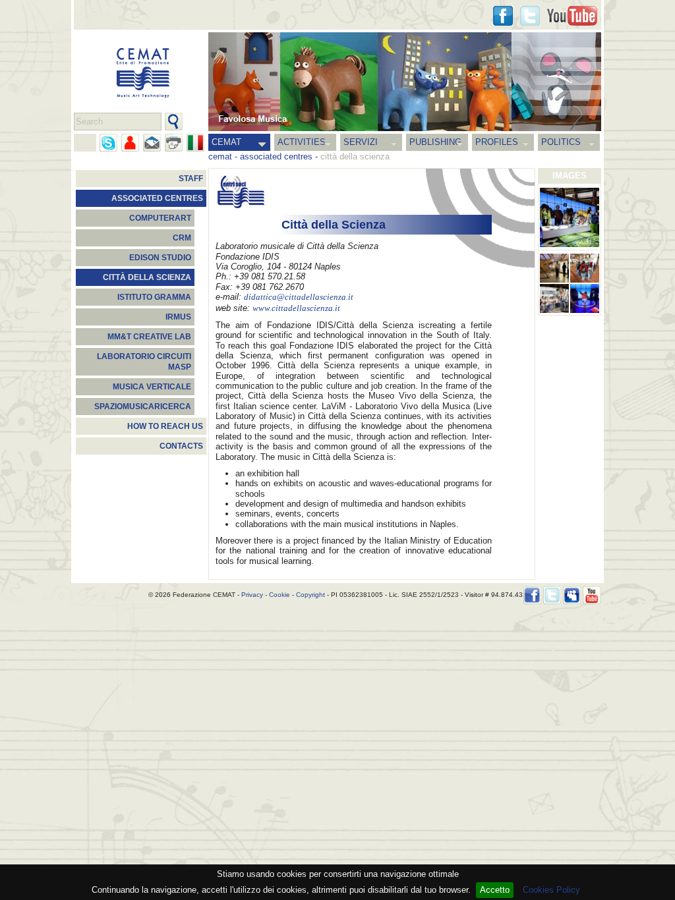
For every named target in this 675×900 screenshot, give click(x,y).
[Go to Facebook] (532, 595)
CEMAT (226, 142)
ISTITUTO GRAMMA (154, 297)
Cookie (279, 594)
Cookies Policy (551, 890)
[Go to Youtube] (572, 16)
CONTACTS (181, 446)
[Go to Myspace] (572, 595)
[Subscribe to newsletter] (152, 143)
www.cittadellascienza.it (296, 308)
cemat (220, 156)
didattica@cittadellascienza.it (298, 297)
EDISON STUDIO (160, 258)
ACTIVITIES (302, 142)
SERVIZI (360, 142)
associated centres (276, 156)
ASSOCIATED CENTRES (157, 198)
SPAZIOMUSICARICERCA (142, 406)
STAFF (191, 179)
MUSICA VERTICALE (152, 387)
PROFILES (496, 142)
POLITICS (561, 142)
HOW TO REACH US (165, 426)
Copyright (310, 594)
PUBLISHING (435, 142)
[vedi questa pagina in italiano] (195, 143)
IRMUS (178, 317)
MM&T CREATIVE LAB (149, 337)
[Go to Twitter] (530, 16)
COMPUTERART (160, 218)
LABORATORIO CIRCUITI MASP (144, 361)
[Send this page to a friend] (130, 143)
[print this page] (174, 143)
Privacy (252, 594)
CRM (182, 238)
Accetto (495, 890)
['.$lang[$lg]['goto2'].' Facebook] (503, 16)
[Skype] (108, 143)
